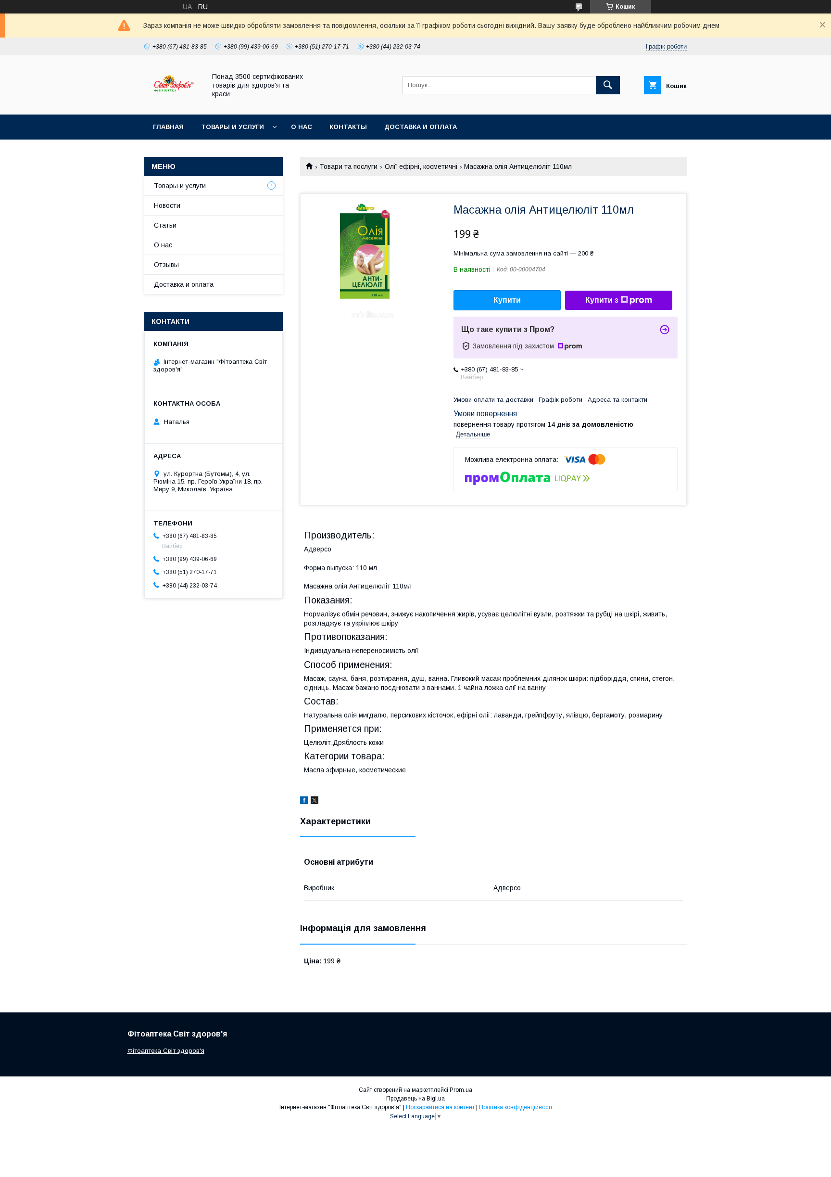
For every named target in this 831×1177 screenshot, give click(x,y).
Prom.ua (461, 1090)
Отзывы (166, 265)
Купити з (601, 300)
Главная (168, 126)
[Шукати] (608, 85)
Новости (167, 205)
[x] (314, 802)
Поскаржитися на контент (440, 1107)
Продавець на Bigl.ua (415, 1098)
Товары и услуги (232, 126)
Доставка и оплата (420, 126)
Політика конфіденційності (515, 1107)
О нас (301, 126)
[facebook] (304, 802)
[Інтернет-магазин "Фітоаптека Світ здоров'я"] (172, 102)
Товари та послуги (348, 166)
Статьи (165, 225)
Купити (507, 300)
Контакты (348, 126)
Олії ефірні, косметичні (421, 166)
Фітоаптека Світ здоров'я (165, 1050)
